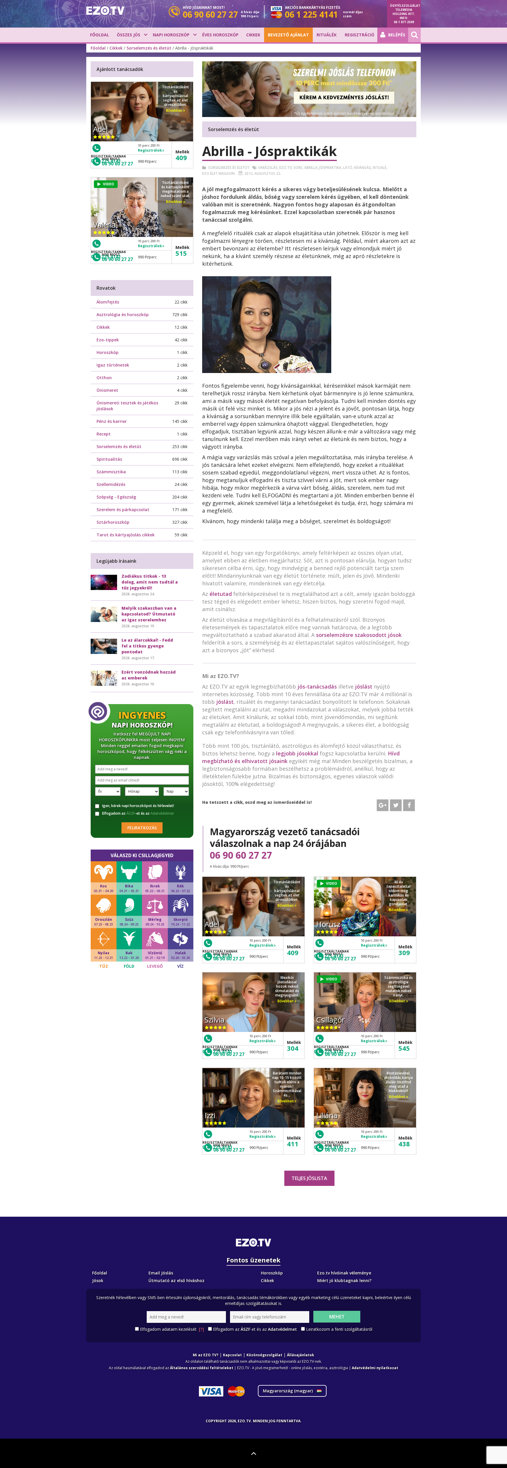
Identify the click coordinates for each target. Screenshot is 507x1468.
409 (292, 952)
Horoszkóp (108, 352)
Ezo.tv (285, 167)
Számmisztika (111, 471)
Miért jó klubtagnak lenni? (344, 1280)
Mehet (337, 1316)
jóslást (363, 686)
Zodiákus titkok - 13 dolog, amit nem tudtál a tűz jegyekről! (149, 582)
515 (181, 253)
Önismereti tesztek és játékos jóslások (127, 405)
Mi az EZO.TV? (205, 1354)
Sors (297, 167)
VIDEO (331, 883)
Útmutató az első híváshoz (176, 1280)
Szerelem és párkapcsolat (123, 509)
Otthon (104, 377)
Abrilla (310, 167)
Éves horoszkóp (220, 35)
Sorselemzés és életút (148, 48)
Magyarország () (288, 1391)
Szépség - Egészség (116, 497)
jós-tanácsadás (317, 686)
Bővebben (286, 905)
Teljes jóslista (309, 1178)
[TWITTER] (396, 805)
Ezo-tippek (108, 340)
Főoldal (99, 35)
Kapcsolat (232, 1354)
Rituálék (327, 35)
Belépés (396, 35)
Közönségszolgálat (264, 1354)
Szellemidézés (111, 484)
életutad (220, 593)
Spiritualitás (109, 459)
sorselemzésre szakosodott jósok (358, 634)
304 (292, 1048)
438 (404, 1143)
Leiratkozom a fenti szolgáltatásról (339, 1329)
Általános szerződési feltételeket (201, 1367)
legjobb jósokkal (297, 753)
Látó (347, 167)
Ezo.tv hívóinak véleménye (344, 1273)
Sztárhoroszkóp (113, 522)
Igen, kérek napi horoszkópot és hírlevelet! (138, 805)
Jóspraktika (330, 167)
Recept (104, 434)
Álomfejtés (108, 302)
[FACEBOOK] (409, 805)
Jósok (97, 1280)
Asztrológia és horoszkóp (123, 314)
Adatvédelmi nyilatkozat (375, 1367)
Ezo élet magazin (218, 173)
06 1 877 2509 (404, 22)
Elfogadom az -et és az (138, 813)
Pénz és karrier (112, 421)
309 (404, 952)
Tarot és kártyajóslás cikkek (126, 535)
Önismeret (107, 390)
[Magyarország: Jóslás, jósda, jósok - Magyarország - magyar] (105, 10)
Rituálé (379, 167)
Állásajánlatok (300, 1354)
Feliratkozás (142, 827)
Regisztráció (359, 35)
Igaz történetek (113, 365)
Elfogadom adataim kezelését (172, 1329)
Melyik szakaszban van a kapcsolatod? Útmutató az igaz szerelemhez (148, 614)
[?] (201, 1329)
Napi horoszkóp (171, 35)
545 (404, 1048)
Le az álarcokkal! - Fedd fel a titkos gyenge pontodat (147, 646)
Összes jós (128, 35)
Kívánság (362, 167)
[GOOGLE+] (382, 805)
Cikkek (253, 35)
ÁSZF (130, 813)
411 (292, 1143)
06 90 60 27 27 (241, 855)
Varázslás (268, 167)
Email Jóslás (160, 1273)
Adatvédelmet (162, 813)
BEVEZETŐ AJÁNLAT (288, 35)
